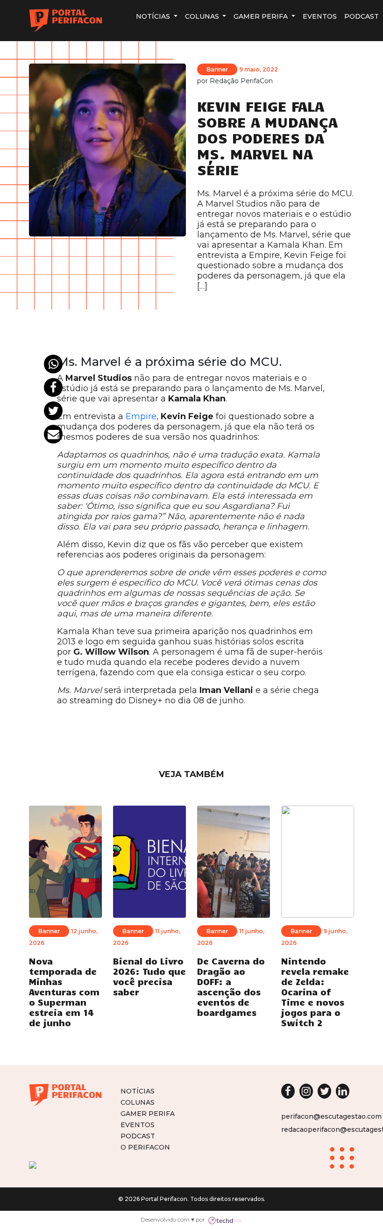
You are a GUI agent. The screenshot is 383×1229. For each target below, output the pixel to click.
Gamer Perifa (262, 16)
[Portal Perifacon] (65, 21)
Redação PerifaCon (241, 81)
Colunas (203, 16)
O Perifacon (145, 1147)
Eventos (320, 16)
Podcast (361, 16)
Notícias (154, 16)
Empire (141, 416)
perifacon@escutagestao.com (331, 1116)
